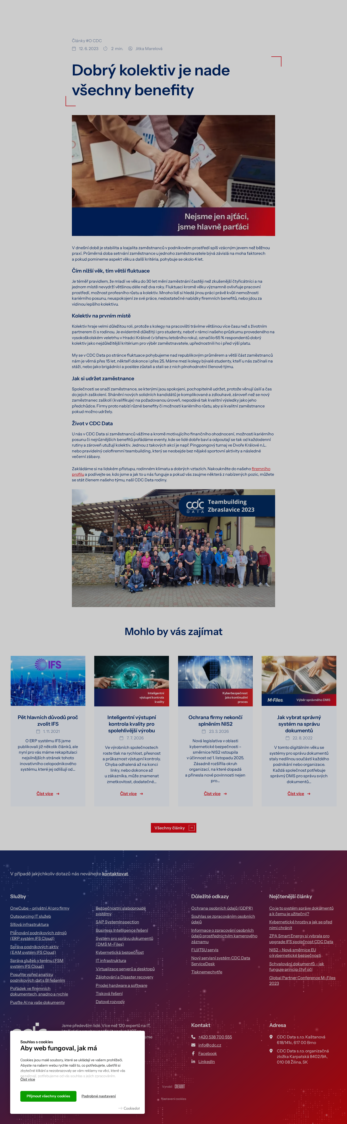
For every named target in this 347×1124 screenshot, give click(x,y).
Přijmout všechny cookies (48, 1096)
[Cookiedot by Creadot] (129, 1108)
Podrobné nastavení (99, 1096)
